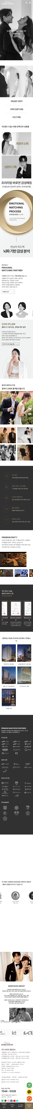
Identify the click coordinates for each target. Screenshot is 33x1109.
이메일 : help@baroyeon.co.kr (10, 1066)
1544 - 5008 (8, 1091)
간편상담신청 (28, 1105)
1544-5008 (10, 1068)
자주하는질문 (12, 1105)
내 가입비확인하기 (20, 1105)
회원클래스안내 (4, 1105)
